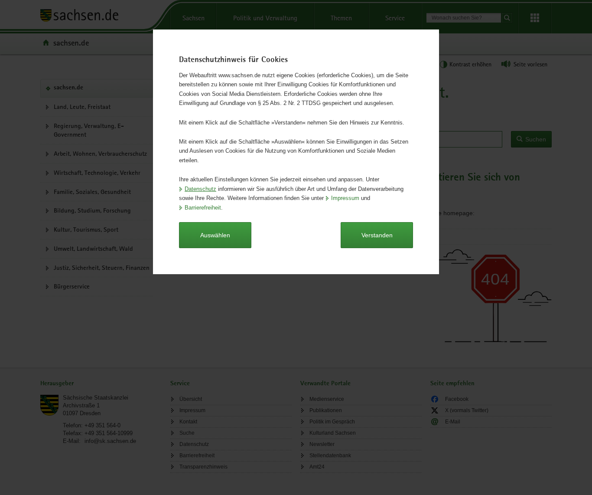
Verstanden (377, 235)
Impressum (345, 198)
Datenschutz (200, 189)
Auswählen (215, 235)
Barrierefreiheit (203, 207)
